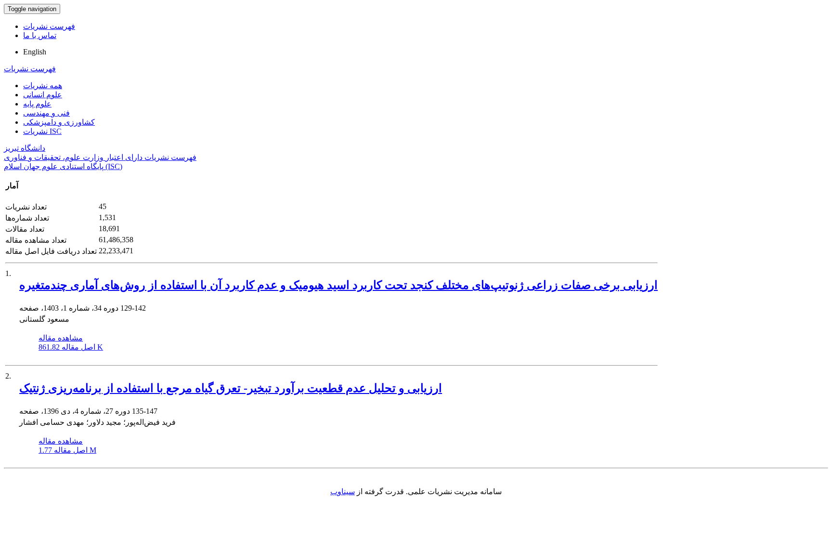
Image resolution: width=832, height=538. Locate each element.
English (34, 52)
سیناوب (342, 491)
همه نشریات (42, 85)
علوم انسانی (42, 95)
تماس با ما (39, 35)
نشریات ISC (42, 131)
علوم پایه (37, 104)
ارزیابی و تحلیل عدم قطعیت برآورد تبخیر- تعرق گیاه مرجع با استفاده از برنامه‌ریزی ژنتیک (230, 388)
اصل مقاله (71, 347)
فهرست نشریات (49, 26)
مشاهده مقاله (61, 338)
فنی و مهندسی (46, 113)
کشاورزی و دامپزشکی (59, 122)
